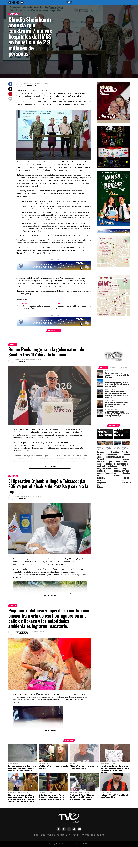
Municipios (85, 835)
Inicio (36, 835)
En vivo (68, 835)
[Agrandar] (127, 85)
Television (76, 835)
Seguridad (100, 835)
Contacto (60, 835)
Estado (42, 835)
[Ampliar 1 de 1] (127, 128)
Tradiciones (51, 835)
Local (93, 835)
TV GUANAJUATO (30, 85)
